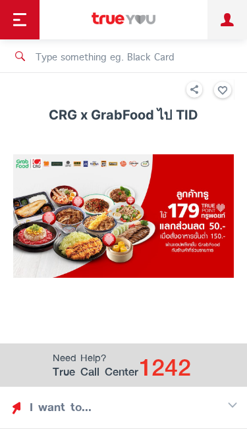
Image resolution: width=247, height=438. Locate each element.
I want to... (61, 407)
